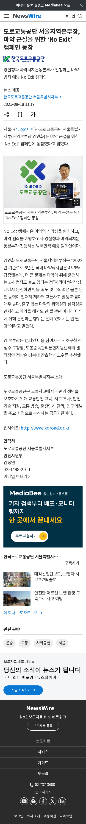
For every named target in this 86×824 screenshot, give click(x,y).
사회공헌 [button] (43, 642)
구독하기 (72, 563)
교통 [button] (24, 642)
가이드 (43, 762)
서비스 (43, 751)
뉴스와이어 (25, 129)
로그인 (18, 816)
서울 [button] (62, 642)
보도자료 (43, 741)
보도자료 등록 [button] (43, 726)
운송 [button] (9, 642)
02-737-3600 (45, 784)
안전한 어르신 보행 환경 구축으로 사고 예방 (57, 595)
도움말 (43, 773)
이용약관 (50, 816)
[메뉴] (6, 16)
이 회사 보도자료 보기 (22, 612)
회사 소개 (33, 816)
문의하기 (43, 792)
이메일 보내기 (16, 476)
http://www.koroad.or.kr (45, 428)
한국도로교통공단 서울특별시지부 (32, 97)
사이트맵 (66, 816)
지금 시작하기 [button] (21, 690)
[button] (6, 114)
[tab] (43, 741)
